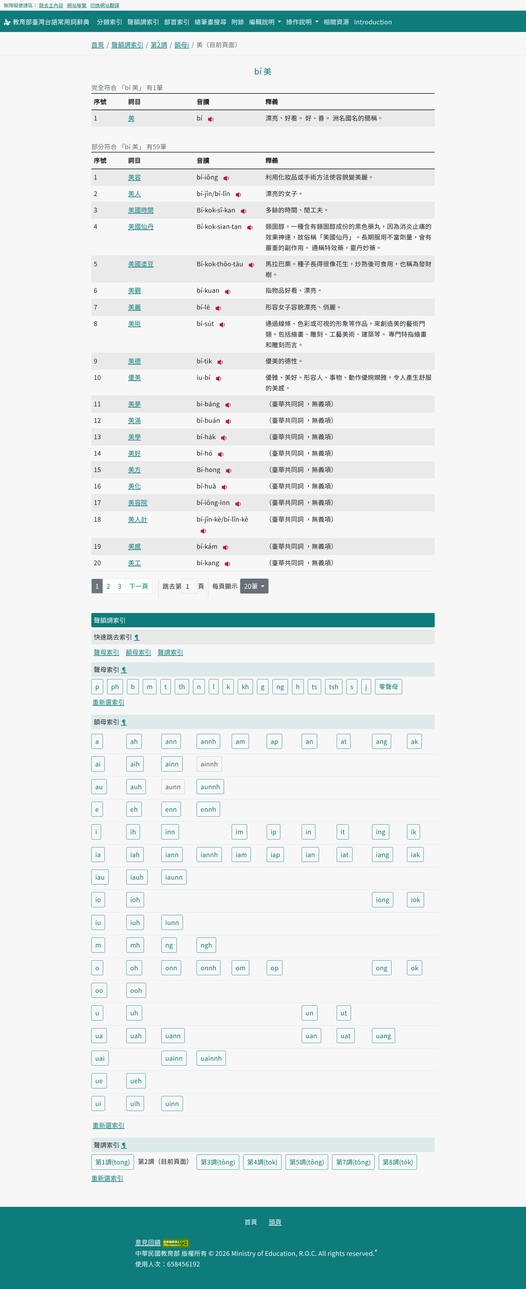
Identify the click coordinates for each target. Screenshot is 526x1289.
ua (99, 1035)
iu (98, 922)
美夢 (134, 403)
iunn (172, 922)
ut (344, 1012)
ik (413, 831)
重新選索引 (108, 701)
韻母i (181, 44)
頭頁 (275, 1221)
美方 (134, 469)
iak (415, 854)
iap (275, 854)
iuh (135, 922)
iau (100, 876)
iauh (137, 876)
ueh (136, 1080)
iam (241, 854)
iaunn (174, 876)
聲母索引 (106, 652)
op (275, 967)
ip (273, 831)
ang (381, 741)
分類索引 (109, 21)
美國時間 (141, 209)
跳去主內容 (51, 5)
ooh (136, 990)
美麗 (134, 306)
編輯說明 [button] (262, 21)
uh (134, 1012)
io (98, 899)
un (310, 1012)
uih (135, 1103)
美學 (134, 436)
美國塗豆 (141, 263)
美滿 (134, 420)
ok (414, 967)
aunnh (210, 786)
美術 (134, 323)
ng (280, 686)
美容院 (137, 502)
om (240, 967)
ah (134, 741)
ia (98, 854)
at (344, 741)
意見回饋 (148, 1242)
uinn (172, 1103)
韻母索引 (138, 652)
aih (135, 763)
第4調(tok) (262, 1161)
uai (100, 1058)
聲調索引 (170, 652)
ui (98, 1103)
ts (314, 686)
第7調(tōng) (353, 1161)
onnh (208, 967)
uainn (174, 1058)
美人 (134, 193)
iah (135, 854)
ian (310, 854)
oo (99, 990)
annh (208, 741)
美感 (134, 546)
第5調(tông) (306, 1161)
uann (173, 1035)
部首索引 (177, 21)
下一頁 (138, 585)
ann (171, 741)
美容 (134, 176)
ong (381, 967)
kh (245, 686)
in (308, 831)
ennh (208, 809)
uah (136, 1035)
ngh (206, 944)
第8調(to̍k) (398, 1161)
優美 (134, 377)
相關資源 (336, 21)
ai (98, 763)
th (182, 686)
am (240, 741)
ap (274, 741)
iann (172, 854)
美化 (134, 485)
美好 (134, 452)
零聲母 (388, 686)
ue (99, 1080)
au (99, 786)
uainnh (211, 1058)
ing (380, 831)
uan (311, 1035)
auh (136, 786)
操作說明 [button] (299, 21)
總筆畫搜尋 (210, 21)
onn (171, 967)
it (343, 831)
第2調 (159, 44)
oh (134, 967)
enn (171, 809)
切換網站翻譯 (104, 5)
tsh (333, 686)
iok (415, 899)
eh (134, 809)
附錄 (237, 21)
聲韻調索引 (143, 21)
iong (382, 899)
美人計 (137, 519)
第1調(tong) (112, 1161)
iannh (209, 854)
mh (135, 944)
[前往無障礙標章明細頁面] (175, 1242)
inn (170, 831)
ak (414, 741)
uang (383, 1035)
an (309, 741)
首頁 (97, 44)
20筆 (251, 585)
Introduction (373, 21)
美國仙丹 (141, 226)
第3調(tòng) (218, 1161)
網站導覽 (76, 5)
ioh (135, 899)
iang (382, 854)
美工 (134, 562)
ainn (172, 763)
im (239, 831)
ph (115, 686)
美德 (134, 360)
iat (345, 854)
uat (346, 1035)
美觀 (134, 290)
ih (133, 831)
